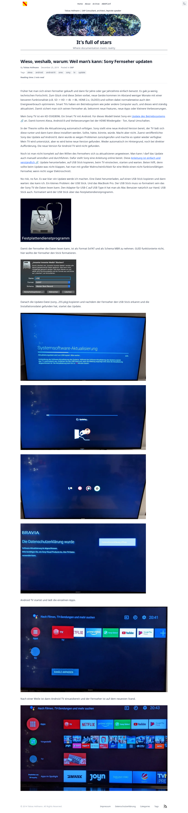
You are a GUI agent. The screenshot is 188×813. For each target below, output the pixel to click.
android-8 (51, 72)
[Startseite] (25, 4)
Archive (96, 3)
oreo (61, 72)
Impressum (105, 806)
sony (68, 72)
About (87, 3)
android (39, 72)
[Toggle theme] (184, 3)
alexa (30, 72)
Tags (156, 806)
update (82, 72)
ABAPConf (106, 3)
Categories (145, 806)
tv (75, 72)
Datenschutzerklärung (125, 806)
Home (80, 3)
